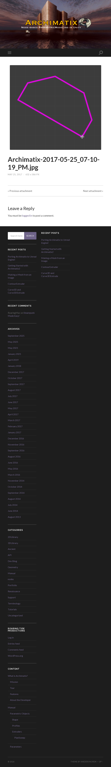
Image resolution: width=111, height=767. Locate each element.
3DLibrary (13, 543)
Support (12, 597)
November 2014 (16, 480)
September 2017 (16, 384)
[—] (55, 24)
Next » (93, 190)
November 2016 (16, 444)
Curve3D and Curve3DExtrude (16, 291)
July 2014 (12, 504)
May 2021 (13, 347)
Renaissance (14, 591)
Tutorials (12, 609)
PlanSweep (19, 737)
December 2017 (16, 372)
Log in (11, 637)
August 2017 (14, 390)
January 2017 (14, 432)
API (10, 555)
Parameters (16, 746)
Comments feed (16, 649)
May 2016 (13, 468)
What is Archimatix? (18, 675)
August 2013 (14, 516)
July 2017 (12, 396)
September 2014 (16, 492)
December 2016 (16, 438)
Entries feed (14, 643)
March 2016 (14, 474)
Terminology (14, 603)
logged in (27, 215)
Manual (11, 573)
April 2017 (13, 414)
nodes (11, 579)
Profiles (16, 725)
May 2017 (13, 408)
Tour (12, 688)
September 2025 (16, 335)
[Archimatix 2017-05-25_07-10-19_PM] (55, 107)
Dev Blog (12, 561)
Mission (14, 681)
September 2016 (16, 450)
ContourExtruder (16, 283)
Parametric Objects (20, 713)
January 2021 (14, 354)
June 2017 (13, 402)
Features (14, 694)
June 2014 (13, 510)
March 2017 (14, 420)
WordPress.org (15, 655)
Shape (15, 719)
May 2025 (13, 341)
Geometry (13, 567)
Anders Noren (88, 761)
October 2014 (15, 486)
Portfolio (12, 585)
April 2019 (13, 359)
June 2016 (13, 462)
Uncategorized (15, 615)
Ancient (11, 549)
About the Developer (20, 700)
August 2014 (14, 498)
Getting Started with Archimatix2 (18, 267)
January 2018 (14, 366)
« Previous (20, 190)
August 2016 (14, 456)
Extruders (17, 731)
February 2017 (15, 426)
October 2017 (15, 378)
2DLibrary (13, 537)
